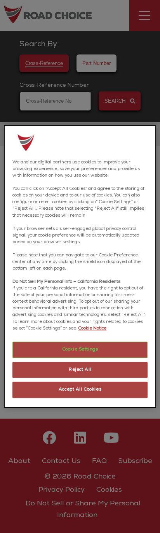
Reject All (80, 370)
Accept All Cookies (80, 390)
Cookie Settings (80, 349)
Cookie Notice (92, 328)
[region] (80, 266)
